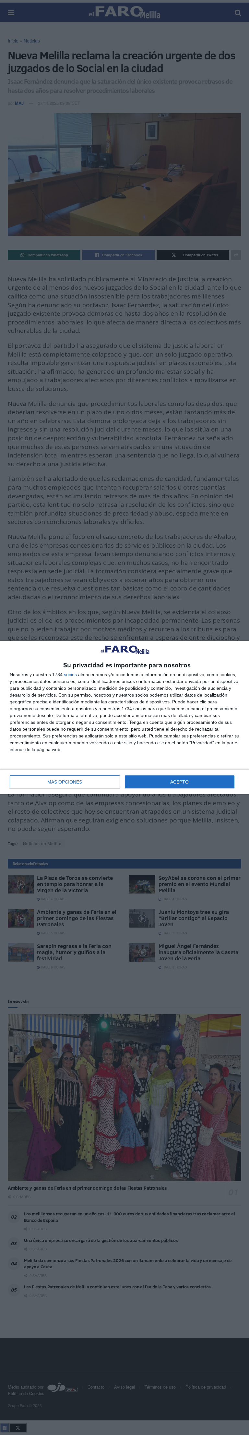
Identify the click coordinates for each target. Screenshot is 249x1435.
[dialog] (124, 717)
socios (70, 674)
